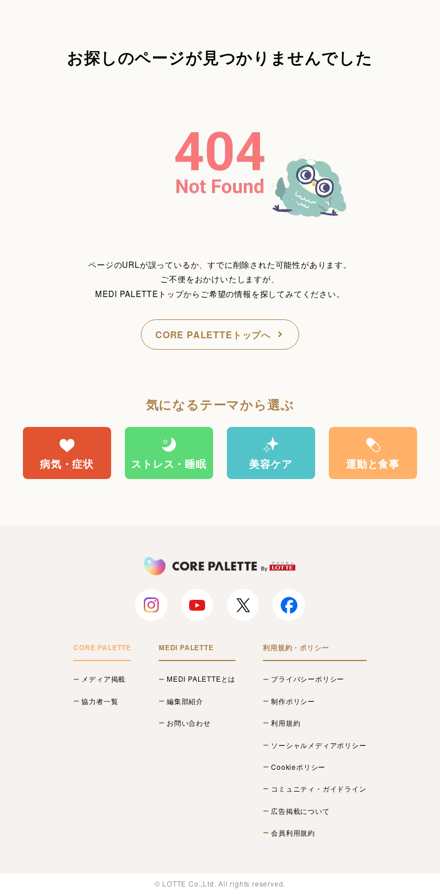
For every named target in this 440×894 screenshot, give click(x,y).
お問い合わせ (189, 723)
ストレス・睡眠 (169, 463)
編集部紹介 (185, 701)
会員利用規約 (293, 833)
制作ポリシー (293, 701)
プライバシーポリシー (307, 679)
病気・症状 (67, 463)
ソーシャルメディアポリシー (318, 745)
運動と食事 (373, 463)
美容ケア (270, 463)
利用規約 (285, 723)
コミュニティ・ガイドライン (318, 789)
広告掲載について (300, 811)
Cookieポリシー (298, 767)
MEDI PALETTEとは (201, 679)
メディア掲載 (103, 679)
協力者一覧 (99, 701)
